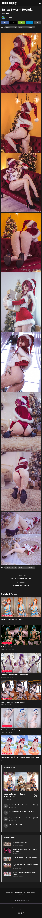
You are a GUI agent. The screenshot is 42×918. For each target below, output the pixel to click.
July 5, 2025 (5, 732)
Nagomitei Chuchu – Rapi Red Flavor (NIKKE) (23, 818)
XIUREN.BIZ (20, 895)
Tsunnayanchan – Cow (20, 842)
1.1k (11, 732)
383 (15, 622)
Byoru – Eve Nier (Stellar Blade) (13, 702)
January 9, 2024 (6, 649)
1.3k (14, 677)
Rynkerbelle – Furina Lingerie (12, 730)
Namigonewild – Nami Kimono (12, 619)
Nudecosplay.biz (10, 907)
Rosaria (21, 27)
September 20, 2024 (7, 760)
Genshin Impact (11, 27)
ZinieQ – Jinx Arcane (8, 647)
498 (16, 760)
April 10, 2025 (5, 704)
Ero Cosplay (7, 615)
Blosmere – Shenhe (15, 824)
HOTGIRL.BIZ (9, 893)
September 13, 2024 (7, 622)
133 (13, 649)
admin (10, 17)
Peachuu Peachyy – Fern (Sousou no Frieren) (23, 805)
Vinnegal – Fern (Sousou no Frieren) (14, 674)
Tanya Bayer (30, 27)
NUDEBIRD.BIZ (20, 893)
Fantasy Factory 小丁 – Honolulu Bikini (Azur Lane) (20, 757)
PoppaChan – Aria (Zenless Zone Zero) (21, 811)
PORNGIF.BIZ (31, 893)
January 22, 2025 (6, 677)
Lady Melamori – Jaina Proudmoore (14, 795)
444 (12, 704)
